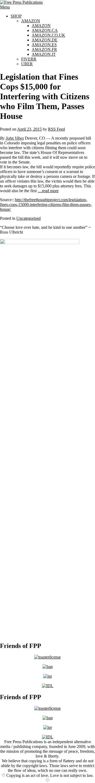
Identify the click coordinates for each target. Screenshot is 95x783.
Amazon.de (45, 40)
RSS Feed (56, 129)
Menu (5, 7)
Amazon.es (44, 44)
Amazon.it (44, 54)
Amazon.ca (45, 30)
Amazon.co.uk (48, 35)
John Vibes (15, 138)
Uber (27, 64)
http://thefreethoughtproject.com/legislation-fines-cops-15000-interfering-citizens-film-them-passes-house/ (46, 204)
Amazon (30, 21)
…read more (48, 190)
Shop (16, 16)
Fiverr (28, 59)
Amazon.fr (44, 49)
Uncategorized (28, 218)
